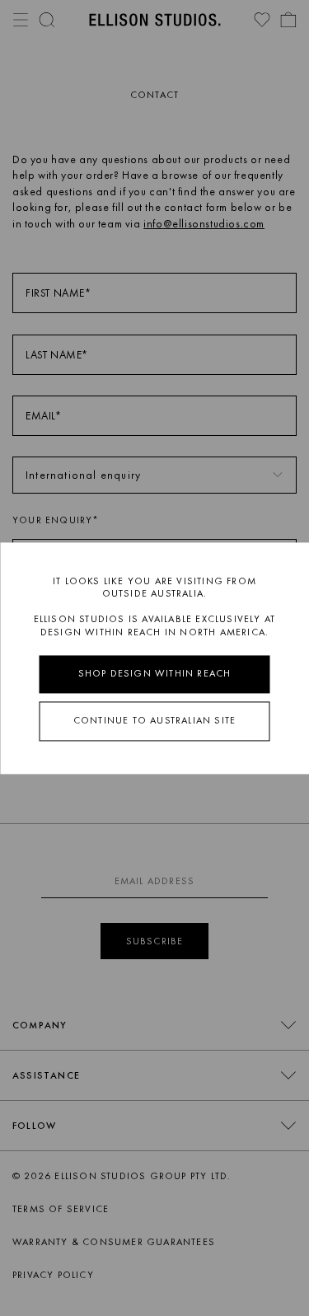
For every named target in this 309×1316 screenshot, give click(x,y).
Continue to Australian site (154, 720)
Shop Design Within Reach (155, 674)
